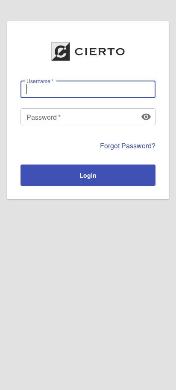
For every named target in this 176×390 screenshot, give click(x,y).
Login (88, 175)
